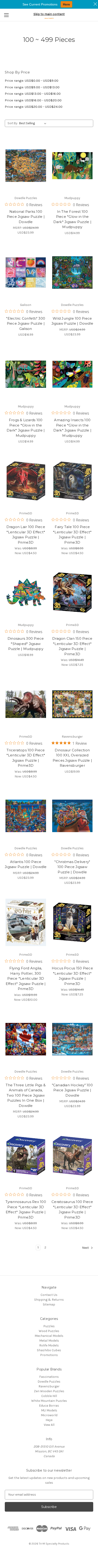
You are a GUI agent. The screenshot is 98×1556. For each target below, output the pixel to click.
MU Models (49, 1410)
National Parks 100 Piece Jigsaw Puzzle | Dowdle (26, 216)
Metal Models (49, 1341)
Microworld (49, 1415)
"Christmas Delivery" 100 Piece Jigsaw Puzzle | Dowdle (72, 867)
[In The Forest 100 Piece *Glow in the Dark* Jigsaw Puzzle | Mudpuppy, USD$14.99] (72, 165)
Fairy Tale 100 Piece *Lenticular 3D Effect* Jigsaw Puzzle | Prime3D (72, 535)
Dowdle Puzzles (49, 1381)
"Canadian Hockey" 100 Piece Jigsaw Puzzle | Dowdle (72, 1090)
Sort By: (13, 123)
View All (49, 1425)
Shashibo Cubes (49, 1350)
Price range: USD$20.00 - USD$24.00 (33, 107)
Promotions (49, 1355)
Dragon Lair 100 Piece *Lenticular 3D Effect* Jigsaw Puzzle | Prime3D (25, 535)
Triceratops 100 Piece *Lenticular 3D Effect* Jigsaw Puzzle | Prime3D (25, 758)
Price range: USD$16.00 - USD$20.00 (33, 100)
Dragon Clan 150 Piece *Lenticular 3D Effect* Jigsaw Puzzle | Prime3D (72, 646)
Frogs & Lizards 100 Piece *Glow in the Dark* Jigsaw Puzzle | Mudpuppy (26, 428)
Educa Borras (49, 1406)
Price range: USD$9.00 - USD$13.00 (32, 87)
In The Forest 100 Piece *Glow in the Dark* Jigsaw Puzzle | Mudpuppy (72, 219)
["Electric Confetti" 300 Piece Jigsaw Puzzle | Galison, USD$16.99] (25, 272)
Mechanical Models (49, 1336)
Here (66, 4)
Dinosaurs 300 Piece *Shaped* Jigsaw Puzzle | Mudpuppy (26, 643)
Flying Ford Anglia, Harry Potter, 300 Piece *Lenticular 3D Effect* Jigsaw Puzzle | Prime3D (26, 978)
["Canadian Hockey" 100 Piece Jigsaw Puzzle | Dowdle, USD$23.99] (72, 1039)
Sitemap (49, 1304)
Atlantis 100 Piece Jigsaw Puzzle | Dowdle (26, 864)
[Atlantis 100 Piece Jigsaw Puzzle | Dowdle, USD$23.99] (25, 816)
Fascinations (49, 1377)
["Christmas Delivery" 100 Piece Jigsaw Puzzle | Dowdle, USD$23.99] (72, 816)
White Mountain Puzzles (49, 1401)
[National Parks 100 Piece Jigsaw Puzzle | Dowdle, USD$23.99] (25, 165)
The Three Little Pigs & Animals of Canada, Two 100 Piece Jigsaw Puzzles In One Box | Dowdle (26, 1095)
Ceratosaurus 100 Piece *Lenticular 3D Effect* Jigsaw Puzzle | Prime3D (72, 1209)
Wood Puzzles (49, 1331)
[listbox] (33, 123)
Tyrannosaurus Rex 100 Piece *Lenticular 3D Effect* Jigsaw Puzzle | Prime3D (25, 1209)
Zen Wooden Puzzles (49, 1391)
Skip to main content (49, 14)
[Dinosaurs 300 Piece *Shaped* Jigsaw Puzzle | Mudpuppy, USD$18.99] (25, 592)
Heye (49, 1420)
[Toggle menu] (6, 15)
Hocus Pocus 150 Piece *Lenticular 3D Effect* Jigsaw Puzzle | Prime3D (72, 976)
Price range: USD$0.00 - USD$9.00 (31, 80)
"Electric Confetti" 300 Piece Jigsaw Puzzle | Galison (25, 323)
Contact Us (49, 1295)
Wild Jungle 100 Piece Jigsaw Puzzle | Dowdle (72, 321)
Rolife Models (49, 1345)
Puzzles (49, 1326)
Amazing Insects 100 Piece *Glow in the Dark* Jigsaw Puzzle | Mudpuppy (72, 428)
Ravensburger (49, 1386)
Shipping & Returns (49, 1300)
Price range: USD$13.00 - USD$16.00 (33, 94)
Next (86, 1248)
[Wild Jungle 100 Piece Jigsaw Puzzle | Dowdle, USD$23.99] (72, 272)
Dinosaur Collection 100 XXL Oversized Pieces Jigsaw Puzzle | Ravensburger (72, 758)
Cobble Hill (49, 1396)
